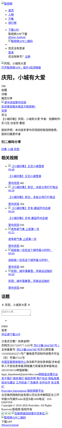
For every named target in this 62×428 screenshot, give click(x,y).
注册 (27, 56)
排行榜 (12, 22)
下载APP (13, 29)
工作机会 (21, 382)
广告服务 (33, 382)
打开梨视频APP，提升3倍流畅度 (21, 67)
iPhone (12, 37)
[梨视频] (6, 3)
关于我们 (6, 378)
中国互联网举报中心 (13, 361)
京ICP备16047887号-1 (46, 345)
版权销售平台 (35, 390)
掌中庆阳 (13, 183)
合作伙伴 (44, 382)
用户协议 (42, 378)
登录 (11, 52)
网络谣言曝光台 (48, 374)
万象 (11, 18)
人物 (11, 14)
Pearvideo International (14, 390)
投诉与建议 (8, 382)
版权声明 (30, 378)
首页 (11, 10)
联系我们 (18, 378)
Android (20, 37)
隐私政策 (53, 378)
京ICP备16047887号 (28, 349)
